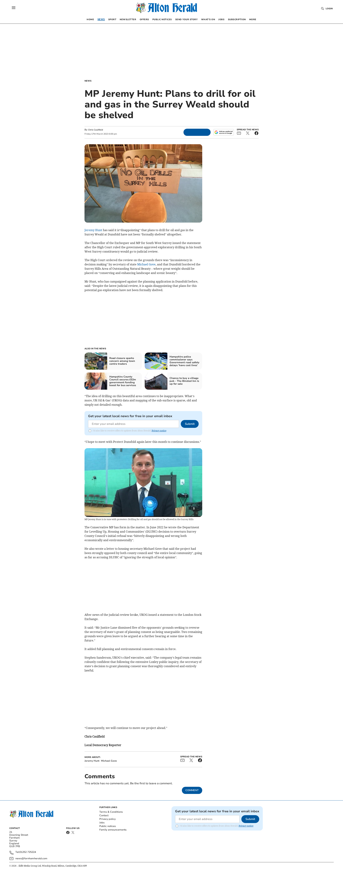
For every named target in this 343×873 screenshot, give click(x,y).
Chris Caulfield (95, 129)
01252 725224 (27, 852)
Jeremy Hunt (93, 230)
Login (329, 8)
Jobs (102, 822)
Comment (192, 790)
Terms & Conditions (111, 812)
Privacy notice (159, 430)
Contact (103, 815)
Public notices (107, 826)
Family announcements (112, 829)
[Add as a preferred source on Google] (223, 132)
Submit (190, 424)
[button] (13, 7)
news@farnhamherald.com (31, 858)
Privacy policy (107, 819)
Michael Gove (146, 264)
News (87, 80)
